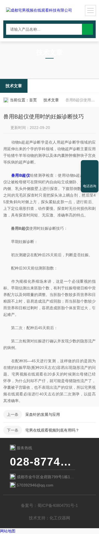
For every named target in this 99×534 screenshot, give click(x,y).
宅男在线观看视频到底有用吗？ (52, 430)
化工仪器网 (60, 518)
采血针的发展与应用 (42, 414)
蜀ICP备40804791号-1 (57, 505)
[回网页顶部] (89, 166)
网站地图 (7, 531)
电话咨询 (89, 186)
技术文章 (14, 85)
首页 (33, 100)
